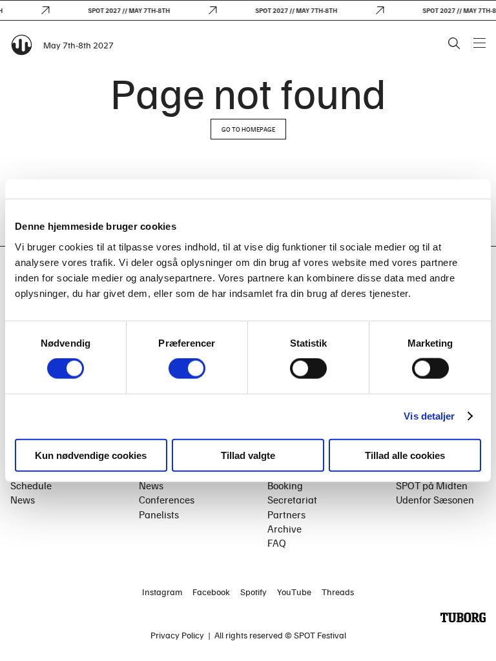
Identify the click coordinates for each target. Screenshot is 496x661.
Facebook (211, 591)
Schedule (31, 485)
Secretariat (292, 499)
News (22, 499)
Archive (284, 528)
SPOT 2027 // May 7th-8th (126, 10)
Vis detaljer (429, 416)
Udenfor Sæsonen (435, 499)
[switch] (187, 368)
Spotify (253, 591)
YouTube (294, 591)
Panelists (159, 514)
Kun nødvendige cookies (91, 454)
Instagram (162, 591)
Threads (338, 591)
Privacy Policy (177, 634)
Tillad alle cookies (405, 454)
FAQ (276, 542)
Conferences (166, 499)
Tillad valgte (248, 454)
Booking (285, 485)
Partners (286, 514)
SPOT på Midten (432, 485)
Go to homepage (248, 129)
